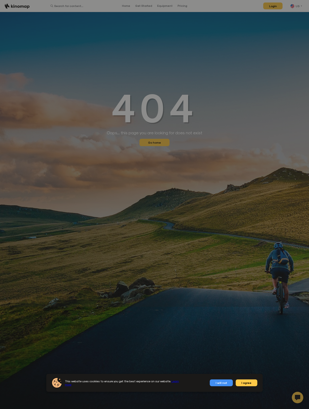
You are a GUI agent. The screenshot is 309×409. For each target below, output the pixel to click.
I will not (221, 382)
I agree (246, 382)
